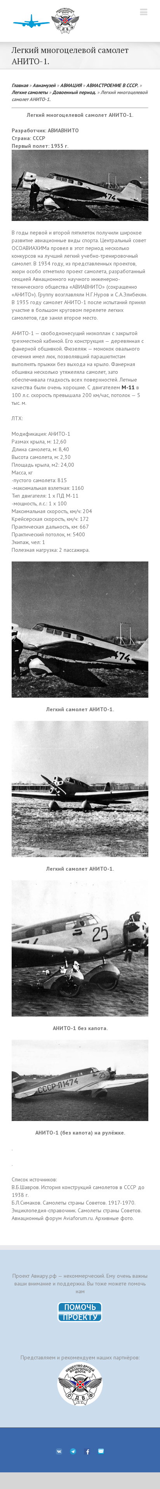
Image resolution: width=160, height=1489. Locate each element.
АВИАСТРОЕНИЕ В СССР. (112, 85)
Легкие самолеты (30, 92)
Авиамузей (44, 85)
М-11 (128, 387)
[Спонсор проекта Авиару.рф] (80, 1384)
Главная (20, 85)
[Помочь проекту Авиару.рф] (80, 1304)
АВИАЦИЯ (71, 85)
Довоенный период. (74, 92)
